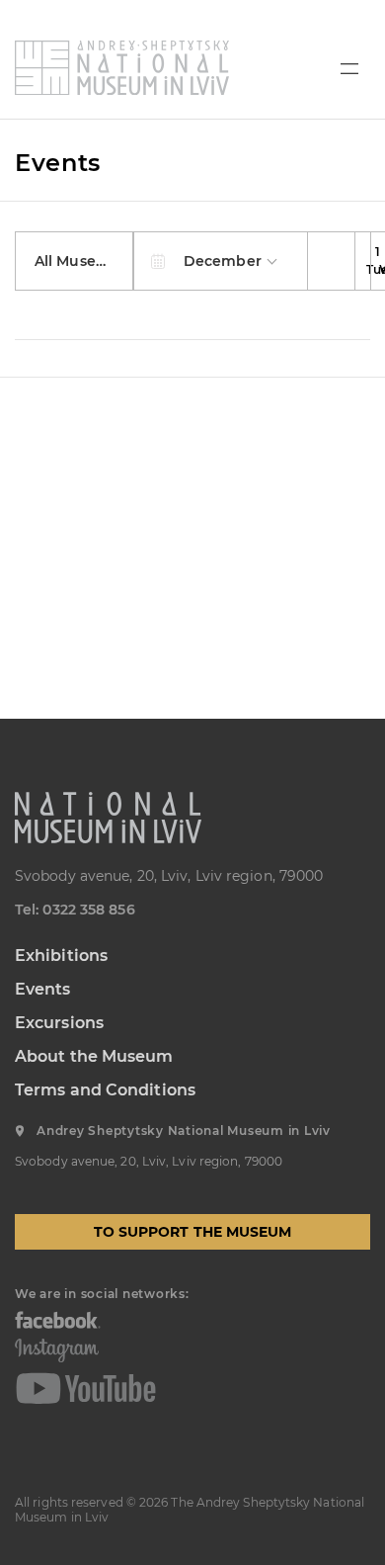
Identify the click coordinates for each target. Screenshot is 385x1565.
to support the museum (193, 1232)
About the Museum (94, 1056)
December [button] (225, 261)
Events (43, 989)
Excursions (59, 1022)
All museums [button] (83, 261)
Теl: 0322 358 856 (75, 909)
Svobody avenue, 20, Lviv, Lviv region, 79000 (169, 876)
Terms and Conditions (105, 1090)
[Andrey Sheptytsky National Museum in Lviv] (122, 68)
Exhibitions (61, 955)
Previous (331, 261)
